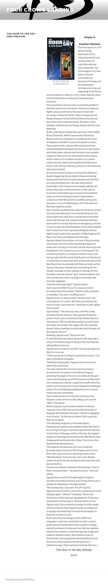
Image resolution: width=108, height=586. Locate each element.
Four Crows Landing (40, 10)
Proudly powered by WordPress (20, 579)
